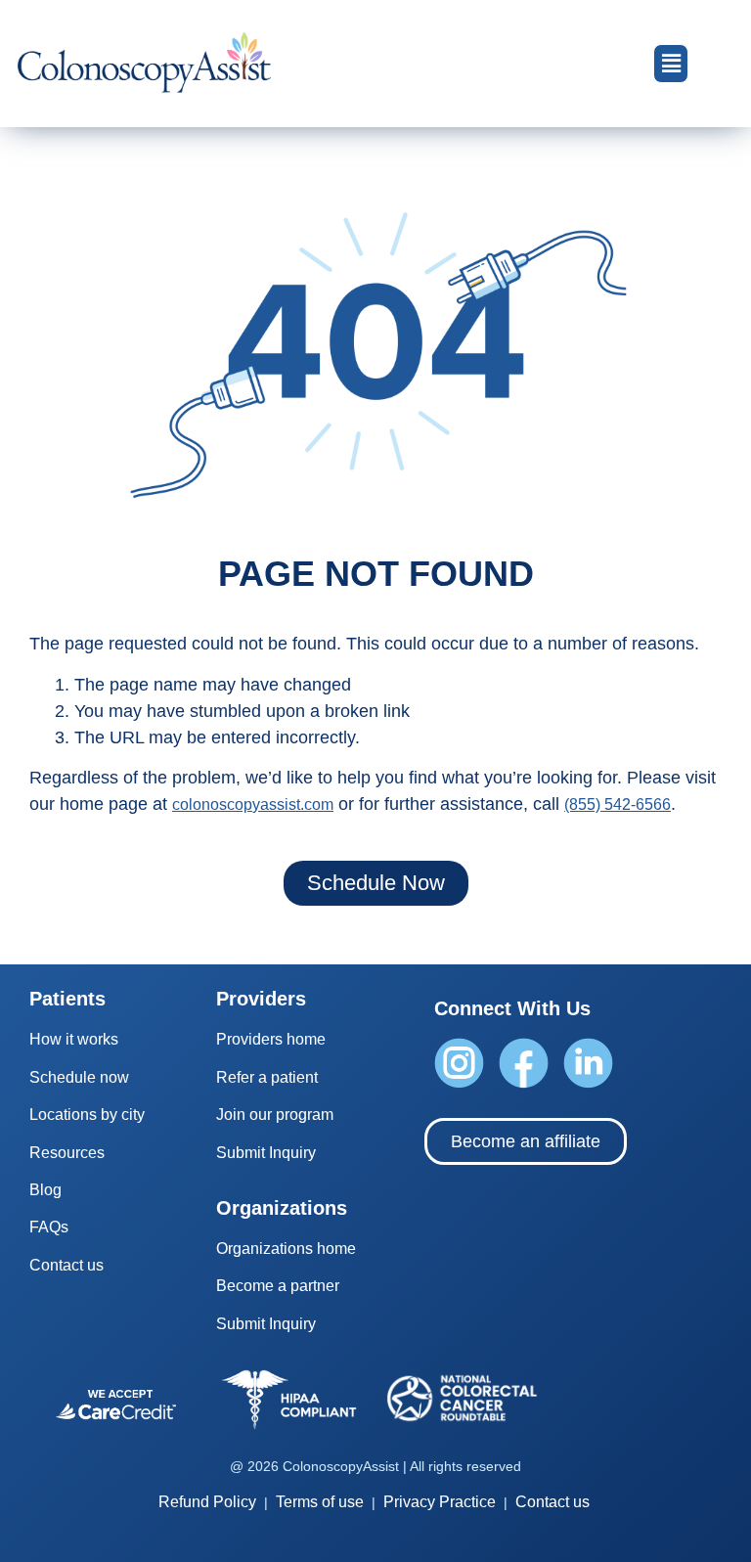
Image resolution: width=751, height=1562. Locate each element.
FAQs (48, 1227)
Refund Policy (207, 1502)
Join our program (274, 1114)
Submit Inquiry (266, 1152)
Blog (45, 1190)
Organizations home (286, 1248)
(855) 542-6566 (617, 804)
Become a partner (277, 1285)
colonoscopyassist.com (252, 804)
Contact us (66, 1265)
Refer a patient (267, 1077)
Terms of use (320, 1502)
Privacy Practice (439, 1502)
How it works (73, 1039)
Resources (67, 1152)
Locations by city (87, 1114)
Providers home (271, 1039)
